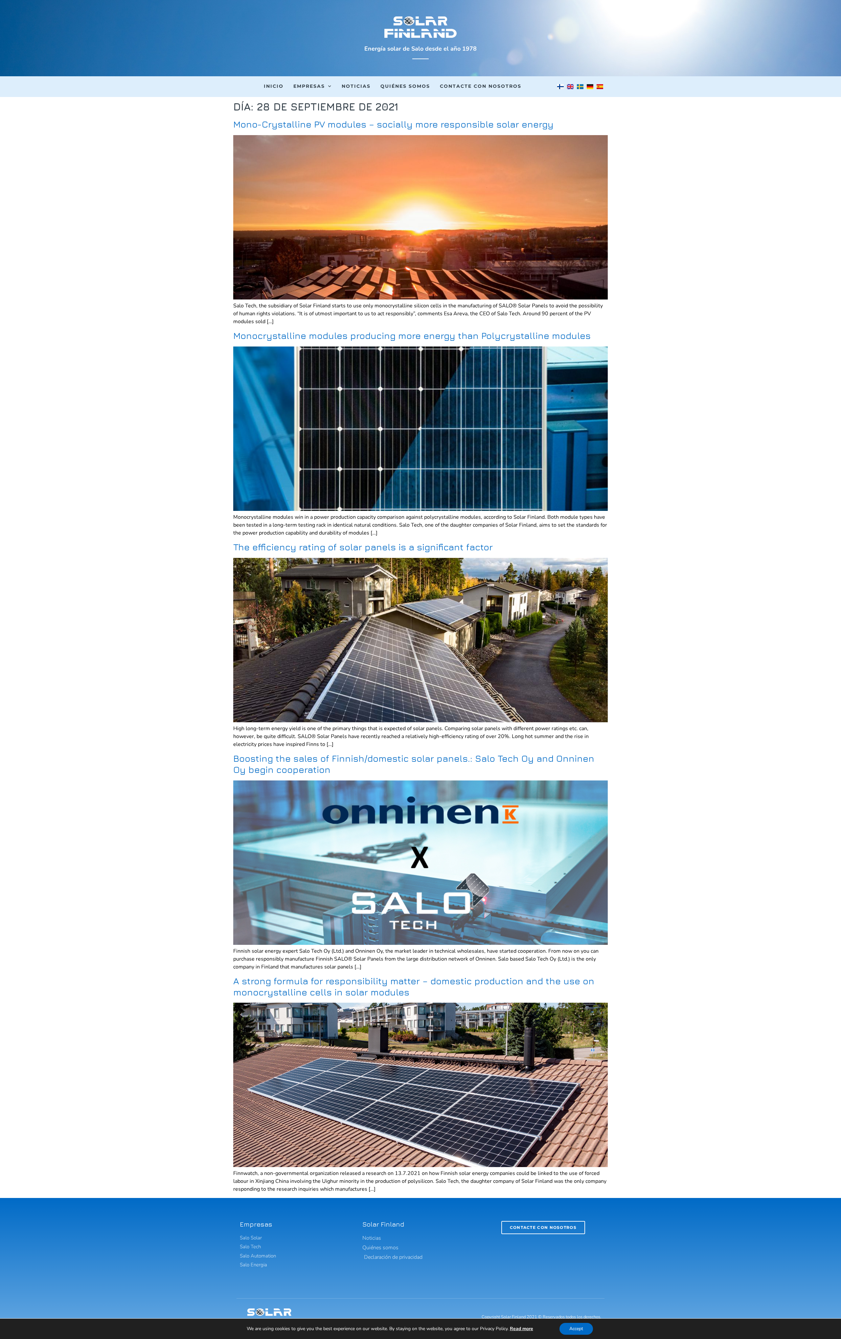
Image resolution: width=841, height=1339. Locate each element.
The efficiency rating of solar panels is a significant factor (363, 546)
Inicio (274, 86)
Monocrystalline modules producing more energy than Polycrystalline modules (412, 335)
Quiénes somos (405, 86)
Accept (576, 1329)
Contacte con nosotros (480, 86)
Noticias (356, 86)
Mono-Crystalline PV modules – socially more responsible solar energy (393, 124)
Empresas (309, 86)
